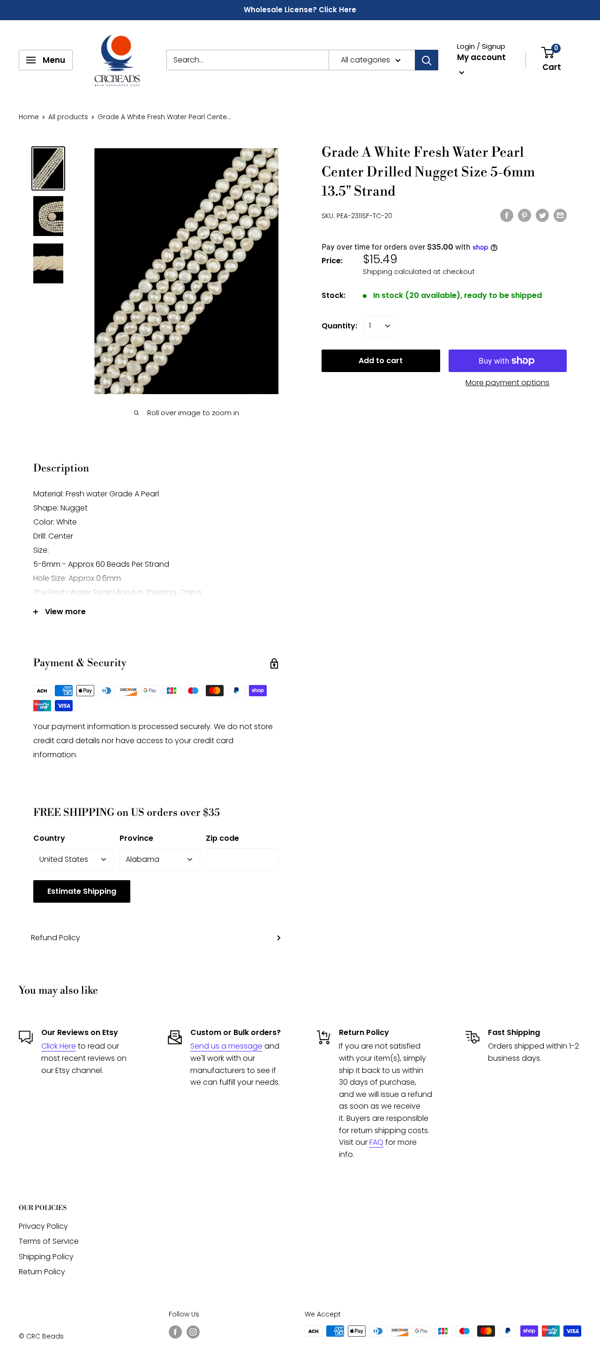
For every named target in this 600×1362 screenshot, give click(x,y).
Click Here (58, 1046)
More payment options (507, 382)
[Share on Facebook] (506, 215)
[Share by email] (560, 215)
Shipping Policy (46, 1256)
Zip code (222, 838)
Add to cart (381, 360)
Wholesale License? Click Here (300, 10)
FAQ (376, 1142)
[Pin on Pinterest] (524, 215)
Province (136, 838)
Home (29, 117)
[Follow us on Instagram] (193, 1332)
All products (68, 117)
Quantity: (339, 325)
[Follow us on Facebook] (175, 1332)
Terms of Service (49, 1241)
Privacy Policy (43, 1226)
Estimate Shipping (81, 891)
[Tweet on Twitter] (542, 215)
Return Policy (42, 1271)
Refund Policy (55, 937)
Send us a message (226, 1046)
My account (481, 57)
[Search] (426, 60)
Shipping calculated (397, 271)
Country (49, 838)
